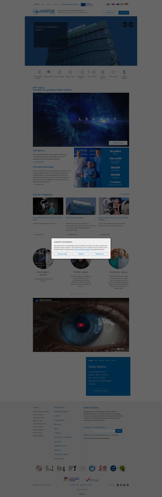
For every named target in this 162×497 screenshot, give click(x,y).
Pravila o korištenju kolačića (82, 249)
